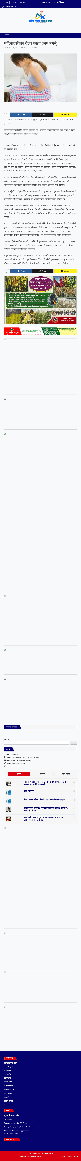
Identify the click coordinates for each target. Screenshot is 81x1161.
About (6, 2)
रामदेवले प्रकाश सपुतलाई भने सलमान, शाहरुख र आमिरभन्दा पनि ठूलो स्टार (43, 819)
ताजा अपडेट (66, 774)
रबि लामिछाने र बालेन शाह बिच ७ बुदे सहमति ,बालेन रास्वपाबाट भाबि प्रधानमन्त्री (45, 783)
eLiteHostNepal (35, 1156)
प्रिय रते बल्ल (29, 791)
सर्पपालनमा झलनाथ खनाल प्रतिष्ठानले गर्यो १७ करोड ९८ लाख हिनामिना (46, 809)
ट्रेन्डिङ (19, 774)
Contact (14, 2)
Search (6, 739)
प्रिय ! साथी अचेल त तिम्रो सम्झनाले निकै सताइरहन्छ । (45, 799)
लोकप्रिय (42, 774)
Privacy (22, 2)
